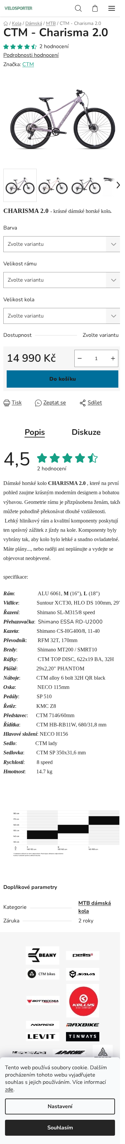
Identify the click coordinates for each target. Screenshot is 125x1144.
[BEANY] (42, 955)
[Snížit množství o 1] (80, 358)
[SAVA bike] (82, 974)
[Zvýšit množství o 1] (113, 358)
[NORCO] (42, 1024)
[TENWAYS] (82, 1036)
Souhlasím (60, 1127)
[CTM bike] (42, 974)
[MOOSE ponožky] (103, 1052)
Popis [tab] (35, 432)
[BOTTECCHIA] (43, 1000)
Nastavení (60, 1106)
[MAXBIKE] (82, 1024)
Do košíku (62, 379)
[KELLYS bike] (82, 1000)
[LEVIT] (42, 1036)
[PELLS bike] (82, 955)
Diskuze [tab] (86, 432)
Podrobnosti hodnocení (31, 55)
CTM (28, 64)
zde (9, 1089)
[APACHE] (69, 1052)
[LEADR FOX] (29, 1052)
